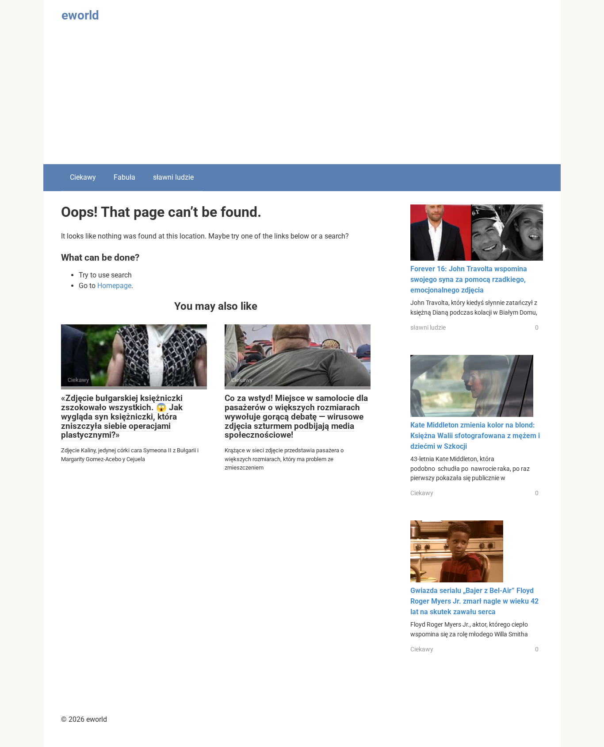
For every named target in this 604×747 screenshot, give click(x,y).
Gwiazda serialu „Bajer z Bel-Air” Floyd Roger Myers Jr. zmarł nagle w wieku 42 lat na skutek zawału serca (474, 601)
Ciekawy (83, 177)
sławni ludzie (173, 177)
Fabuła (124, 177)
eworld (80, 15)
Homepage (114, 285)
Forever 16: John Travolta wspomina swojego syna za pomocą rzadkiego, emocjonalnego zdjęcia (468, 279)
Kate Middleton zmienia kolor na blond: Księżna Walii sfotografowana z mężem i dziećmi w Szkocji (475, 436)
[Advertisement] (302, 98)
